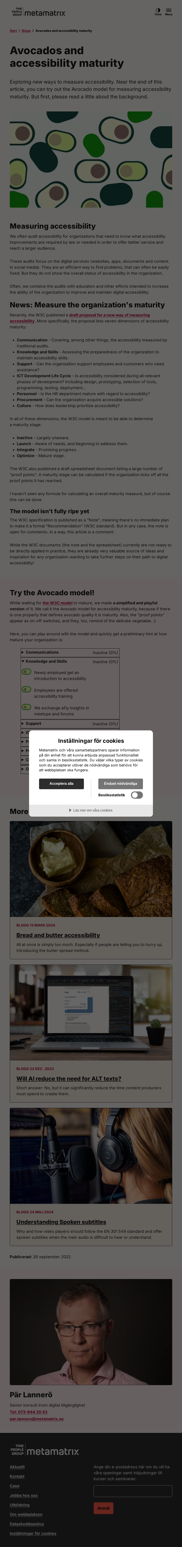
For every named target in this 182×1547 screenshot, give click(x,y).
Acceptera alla (61, 783)
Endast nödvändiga (120, 783)
